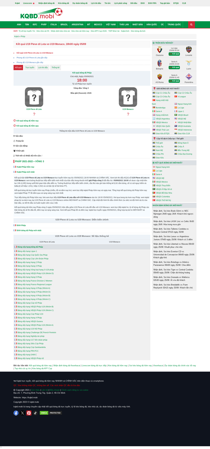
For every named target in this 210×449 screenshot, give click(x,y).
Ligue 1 (181, 111)
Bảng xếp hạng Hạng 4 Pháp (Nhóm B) (34, 296)
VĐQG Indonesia (185, 130)
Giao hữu (160, 158)
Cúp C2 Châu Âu (185, 93)
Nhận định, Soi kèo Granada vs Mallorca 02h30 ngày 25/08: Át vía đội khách (171, 278)
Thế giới (159, 143)
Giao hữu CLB (184, 133)
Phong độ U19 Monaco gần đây (30, 62)
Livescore (27, 3)
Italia (53, 24)
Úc (162, 24)
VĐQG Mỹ (182, 119)
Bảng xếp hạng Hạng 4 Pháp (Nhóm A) (34, 288)
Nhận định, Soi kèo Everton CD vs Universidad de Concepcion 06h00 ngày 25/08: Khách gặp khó (174, 254)
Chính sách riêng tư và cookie (74, 390)
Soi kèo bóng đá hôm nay (140, 365)
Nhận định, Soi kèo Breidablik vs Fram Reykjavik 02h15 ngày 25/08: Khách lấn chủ (173, 286)
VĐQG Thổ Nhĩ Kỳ (163, 200)
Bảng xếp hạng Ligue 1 (27, 251)
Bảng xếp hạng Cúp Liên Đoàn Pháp (33, 259)
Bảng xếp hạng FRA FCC (28, 351)
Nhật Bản (138, 24)
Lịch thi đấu (96, 3)
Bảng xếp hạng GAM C (27, 355)
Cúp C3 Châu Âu (163, 97)
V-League (182, 97)
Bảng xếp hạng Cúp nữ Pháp (30, 303)
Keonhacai (158, 365)
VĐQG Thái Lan (162, 130)
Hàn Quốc (152, 24)
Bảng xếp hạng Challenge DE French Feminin (37, 332)
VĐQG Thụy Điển (163, 185)
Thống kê (55, 67)
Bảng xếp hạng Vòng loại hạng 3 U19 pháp (36, 270)
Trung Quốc (174, 24)
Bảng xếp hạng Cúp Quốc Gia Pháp (33, 255)
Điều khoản (55, 390)
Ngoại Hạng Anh (185, 104)
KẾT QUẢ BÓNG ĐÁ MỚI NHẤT (168, 163)
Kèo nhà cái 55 (43, 31)
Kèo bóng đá (63, 3)
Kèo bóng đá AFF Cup (42, 368)
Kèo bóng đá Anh (138, 31)
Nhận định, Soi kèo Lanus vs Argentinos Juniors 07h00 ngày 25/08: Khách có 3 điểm (173, 238)
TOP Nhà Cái (113, 31)
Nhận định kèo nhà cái (60, 31)
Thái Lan (124, 24)
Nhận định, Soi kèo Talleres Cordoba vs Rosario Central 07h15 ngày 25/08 (171, 230)
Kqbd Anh (125, 31)
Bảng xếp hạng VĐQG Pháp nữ (31, 358)
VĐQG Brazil (183, 115)
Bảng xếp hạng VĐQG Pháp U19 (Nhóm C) (36, 310)
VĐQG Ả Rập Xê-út (164, 189)
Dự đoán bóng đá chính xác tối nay (180, 365)
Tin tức (108, 3)
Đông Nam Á (183, 143)
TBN (27, 24)
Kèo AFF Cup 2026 (99, 31)
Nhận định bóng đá (46, 3)
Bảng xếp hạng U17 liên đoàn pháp (32, 340)
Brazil (64, 24)
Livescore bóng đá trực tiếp (94, 365)
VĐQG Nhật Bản (184, 122)
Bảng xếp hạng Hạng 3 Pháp (30, 266)
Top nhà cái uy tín (23, 368)
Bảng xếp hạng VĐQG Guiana (30, 321)
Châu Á (181, 147)
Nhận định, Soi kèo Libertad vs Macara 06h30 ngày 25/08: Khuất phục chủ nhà (173, 245)
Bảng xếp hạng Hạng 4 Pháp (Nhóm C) (34, 299)
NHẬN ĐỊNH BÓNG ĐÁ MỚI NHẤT (167, 205)
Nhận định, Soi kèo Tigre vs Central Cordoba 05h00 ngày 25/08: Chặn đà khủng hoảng (173, 271)
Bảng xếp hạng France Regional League (35, 284)
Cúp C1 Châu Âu (163, 93)
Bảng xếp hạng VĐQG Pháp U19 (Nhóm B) (35, 307)
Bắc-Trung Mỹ (183, 150)
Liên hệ (45, 390)
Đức (35, 24)
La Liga (181, 108)
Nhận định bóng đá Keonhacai (66, 365)
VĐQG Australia (184, 126)
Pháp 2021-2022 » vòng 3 (29, 161)
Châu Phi (160, 154)
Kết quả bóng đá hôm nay (40, 365)
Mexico (98, 24)
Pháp (44, 24)
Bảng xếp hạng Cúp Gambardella (32, 347)
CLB (184, 3)
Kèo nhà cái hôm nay (80, 31)
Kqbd (17, 3)
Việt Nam (111, 24)
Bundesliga (160, 108)
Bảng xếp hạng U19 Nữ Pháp (30, 329)
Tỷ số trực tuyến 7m (27, 31)
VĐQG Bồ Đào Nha (164, 193)
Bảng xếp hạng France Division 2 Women (35, 281)
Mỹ (88, 24)
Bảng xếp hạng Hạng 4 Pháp (30, 318)
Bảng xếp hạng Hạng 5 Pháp (30, 277)
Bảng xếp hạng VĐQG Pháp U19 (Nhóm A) (35, 325)
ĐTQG (176, 3)
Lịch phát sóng (120, 3)
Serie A (159, 111)
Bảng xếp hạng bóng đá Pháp (30, 247)
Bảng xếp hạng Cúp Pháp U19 (30, 314)
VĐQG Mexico (162, 122)
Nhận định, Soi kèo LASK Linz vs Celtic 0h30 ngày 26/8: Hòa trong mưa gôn (173, 223)
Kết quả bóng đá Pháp (81, 73)
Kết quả (18, 67)
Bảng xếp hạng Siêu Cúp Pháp (31, 344)
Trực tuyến (29, 67)
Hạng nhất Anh (162, 115)
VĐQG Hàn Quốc (163, 126)
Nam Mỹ (159, 150)
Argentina (77, 24)
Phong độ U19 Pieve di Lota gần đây (32, 58)
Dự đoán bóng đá (80, 3)
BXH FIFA (152, 3)
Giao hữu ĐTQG (162, 133)
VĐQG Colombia (163, 197)
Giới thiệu (35, 390)
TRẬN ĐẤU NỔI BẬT (164, 43)
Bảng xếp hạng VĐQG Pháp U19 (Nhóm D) (36, 273)
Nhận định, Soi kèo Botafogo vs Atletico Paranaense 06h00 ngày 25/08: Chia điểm (172, 263)
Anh (19, 24)
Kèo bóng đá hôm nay (117, 365)
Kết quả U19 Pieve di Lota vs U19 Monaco (35, 53)
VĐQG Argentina (163, 119)
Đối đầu (134, 3)
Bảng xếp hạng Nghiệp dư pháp (31, 336)
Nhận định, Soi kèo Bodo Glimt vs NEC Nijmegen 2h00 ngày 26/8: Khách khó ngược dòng (173, 214)
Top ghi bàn (165, 3)
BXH (143, 3)
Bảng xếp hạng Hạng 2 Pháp (30, 262)
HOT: (16, 31)
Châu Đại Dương (185, 154)
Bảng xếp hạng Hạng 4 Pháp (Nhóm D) (34, 292)
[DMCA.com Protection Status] (50, 413)
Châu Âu (159, 147)
